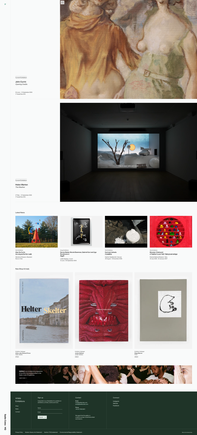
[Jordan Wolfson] (104, 310)
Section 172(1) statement (51, 432)
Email (39, 412)
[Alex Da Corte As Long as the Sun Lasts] (36, 232)
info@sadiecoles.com (81, 402)
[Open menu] (5, 207)
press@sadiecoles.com (81, 404)
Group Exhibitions (64, 250)
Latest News (20, 212)
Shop (16, 406)
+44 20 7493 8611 (80, 409)
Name (39, 408)
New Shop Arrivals (22, 269)
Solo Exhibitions (19, 250)
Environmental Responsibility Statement (71, 432)
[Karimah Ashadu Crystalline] (126, 232)
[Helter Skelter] (44, 310)
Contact (17, 412)
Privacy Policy (19, 432)
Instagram (116, 401)
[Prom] (163, 310)
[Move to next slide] (190, 212)
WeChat (115, 403)
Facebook (116, 406)
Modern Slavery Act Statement (33, 432)
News (16, 409)
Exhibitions (20, 401)
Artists (18, 398)
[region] (103, 238)
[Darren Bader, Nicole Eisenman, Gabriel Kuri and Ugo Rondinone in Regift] (81, 232)
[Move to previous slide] (186, 212)
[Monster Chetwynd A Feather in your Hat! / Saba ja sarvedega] (171, 232)
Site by (187, 432)
